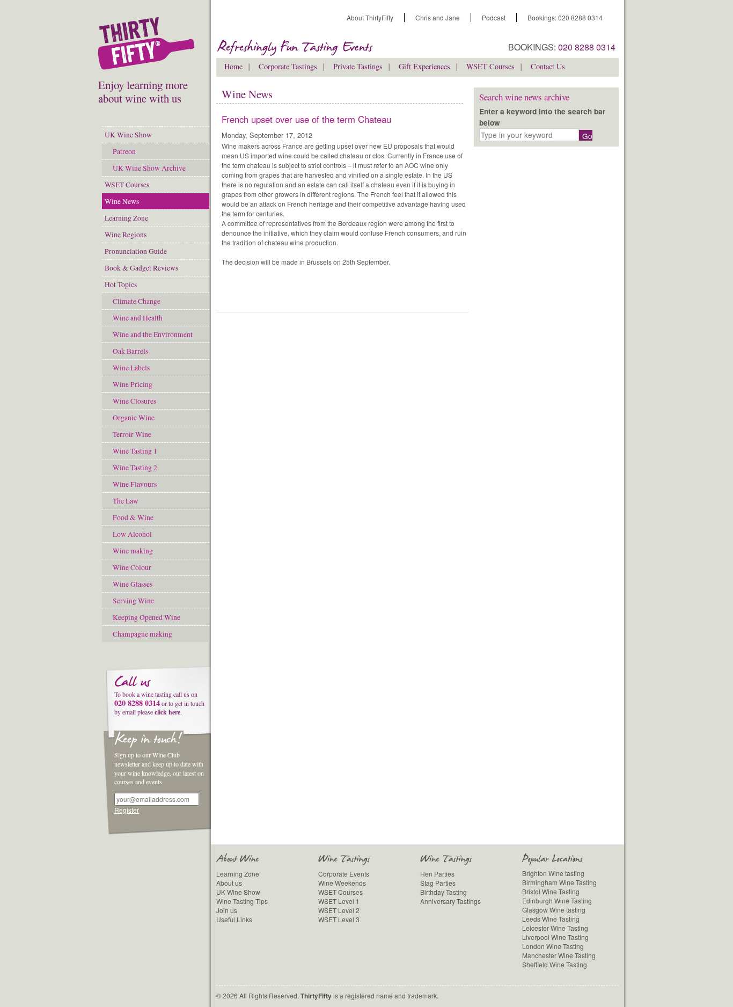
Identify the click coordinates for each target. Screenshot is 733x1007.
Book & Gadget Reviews (141, 268)
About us (229, 882)
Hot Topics (121, 284)
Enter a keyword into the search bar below (542, 116)
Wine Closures (134, 401)
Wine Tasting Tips (242, 901)
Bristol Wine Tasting (551, 891)
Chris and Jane (437, 17)
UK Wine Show (128, 135)
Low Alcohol (132, 534)
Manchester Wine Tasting (559, 955)
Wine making (133, 551)
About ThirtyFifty (370, 17)
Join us (226, 910)
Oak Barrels (130, 351)
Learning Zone (126, 218)
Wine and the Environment (153, 334)
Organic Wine (134, 417)
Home (233, 66)
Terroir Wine (132, 434)
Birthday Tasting (443, 891)
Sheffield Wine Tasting (554, 964)
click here (167, 712)
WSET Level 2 (339, 910)
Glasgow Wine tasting (553, 909)
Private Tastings (358, 66)
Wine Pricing (132, 384)
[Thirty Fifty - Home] (149, 45)
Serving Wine (133, 600)
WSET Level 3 (339, 919)
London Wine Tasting (553, 946)
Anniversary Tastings (450, 901)
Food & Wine (133, 517)
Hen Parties (437, 873)
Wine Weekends (342, 882)
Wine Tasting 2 (135, 467)
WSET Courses (127, 184)
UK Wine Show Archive (149, 168)
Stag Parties (438, 882)
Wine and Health (138, 318)
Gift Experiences (424, 66)
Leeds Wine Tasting (551, 918)
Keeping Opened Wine (146, 617)
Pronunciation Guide (136, 251)
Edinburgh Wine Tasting (557, 900)
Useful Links (234, 919)
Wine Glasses (132, 584)
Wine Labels (131, 368)
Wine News (122, 201)
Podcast (493, 17)
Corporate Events (343, 873)
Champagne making (142, 634)
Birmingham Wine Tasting (559, 882)
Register (126, 809)
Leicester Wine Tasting (555, 927)
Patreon (124, 151)
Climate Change (136, 301)
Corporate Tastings (288, 66)
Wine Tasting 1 (135, 451)
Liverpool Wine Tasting (555, 937)
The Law (125, 501)
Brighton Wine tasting (553, 873)
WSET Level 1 (339, 901)
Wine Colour (132, 567)
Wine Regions (125, 234)
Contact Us (548, 66)
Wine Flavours (135, 484)
